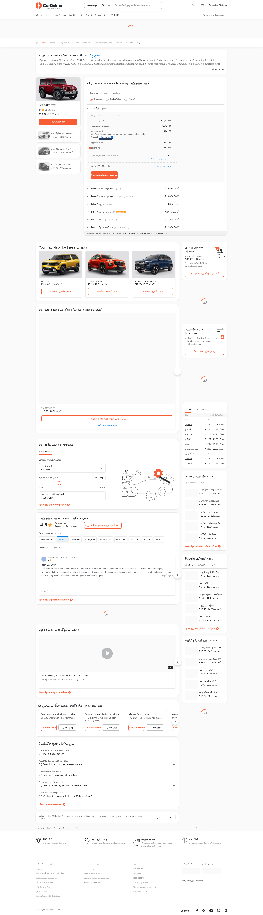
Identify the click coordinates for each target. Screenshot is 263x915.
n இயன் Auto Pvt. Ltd (145, 652)
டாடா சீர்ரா (45, 281)
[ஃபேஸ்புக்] (197, 849)
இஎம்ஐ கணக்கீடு (164, 166)
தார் (37, 43)
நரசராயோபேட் (191, 454)
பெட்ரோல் (116, 93)
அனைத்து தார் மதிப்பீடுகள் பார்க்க (54, 537)
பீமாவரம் (188, 459)
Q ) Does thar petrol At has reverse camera (60, 702)
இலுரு (187, 444)
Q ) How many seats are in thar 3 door (58, 713)
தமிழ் (192, 5)
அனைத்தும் (94, 93)
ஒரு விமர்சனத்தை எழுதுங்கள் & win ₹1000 (103, 463)
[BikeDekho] (191, 824)
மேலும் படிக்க (218, 69)
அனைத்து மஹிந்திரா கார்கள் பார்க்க (201, 546)
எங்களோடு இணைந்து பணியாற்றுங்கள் (50, 811)
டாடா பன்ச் (204, 583)
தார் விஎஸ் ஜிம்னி (107, 363)
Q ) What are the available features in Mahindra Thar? (65, 734)
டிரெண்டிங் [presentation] (189, 565)
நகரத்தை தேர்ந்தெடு (215, 15)
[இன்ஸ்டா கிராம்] (218, 849)
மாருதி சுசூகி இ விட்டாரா (210, 648)
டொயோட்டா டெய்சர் (95, 281)
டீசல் (105, 93)
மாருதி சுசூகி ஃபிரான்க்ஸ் (210, 594)
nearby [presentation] (188, 409)
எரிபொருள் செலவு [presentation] (45, 389)
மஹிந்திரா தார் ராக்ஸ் (49, 346)
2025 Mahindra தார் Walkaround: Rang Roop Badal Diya (64, 614)
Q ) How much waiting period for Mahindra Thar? (63, 723)
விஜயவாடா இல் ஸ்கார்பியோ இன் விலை (154, 357)
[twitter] (203, 849)
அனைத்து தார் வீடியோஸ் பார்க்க (53, 630)
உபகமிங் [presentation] (204, 483)
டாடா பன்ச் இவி (206, 670)
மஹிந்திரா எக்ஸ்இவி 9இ (210, 659)
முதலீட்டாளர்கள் (42, 829)
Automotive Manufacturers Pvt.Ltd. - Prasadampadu (107, 652)
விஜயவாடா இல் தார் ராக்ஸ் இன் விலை (61, 357)
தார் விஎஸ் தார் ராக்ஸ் (60, 363)
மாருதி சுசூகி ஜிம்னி (95, 346)
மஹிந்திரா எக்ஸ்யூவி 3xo (210, 523)
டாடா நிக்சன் (204, 617)
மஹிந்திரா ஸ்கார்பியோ (143, 346)
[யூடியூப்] (211, 849)
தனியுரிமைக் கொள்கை (44, 820)
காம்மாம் (188, 463)
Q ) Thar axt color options (51, 692)
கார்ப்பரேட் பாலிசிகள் (43, 825)
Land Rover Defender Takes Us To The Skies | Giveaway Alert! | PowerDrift (142, 614)
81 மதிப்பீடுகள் (51, 110)
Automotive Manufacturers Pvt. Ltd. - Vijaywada (60, 652)
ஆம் (158, 755)
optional (94, 148)
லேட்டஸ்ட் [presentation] (201, 565)
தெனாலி (188, 424)
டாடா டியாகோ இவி (207, 681)
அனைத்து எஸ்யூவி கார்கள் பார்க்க (200, 628)
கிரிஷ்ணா (189, 420)
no (171, 755)
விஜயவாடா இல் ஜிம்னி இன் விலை (107, 357)
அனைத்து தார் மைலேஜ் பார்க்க (52, 442)
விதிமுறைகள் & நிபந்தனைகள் (47, 816)
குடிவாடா (188, 434)
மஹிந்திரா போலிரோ (207, 534)
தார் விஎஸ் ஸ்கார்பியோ (153, 363)
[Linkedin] (226, 849)
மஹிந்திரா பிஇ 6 (206, 605)
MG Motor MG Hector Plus (145, 281)
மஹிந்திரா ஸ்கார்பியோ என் (211, 489)
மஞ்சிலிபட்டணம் (191, 449)
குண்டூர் (188, 429)
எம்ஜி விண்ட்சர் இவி (208, 692)
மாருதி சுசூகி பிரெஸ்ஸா (209, 572)
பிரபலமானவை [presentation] (201, 409)
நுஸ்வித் (188, 439)
